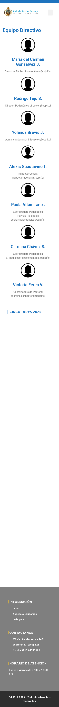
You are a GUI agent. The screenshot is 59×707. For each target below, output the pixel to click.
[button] (50, 12)
